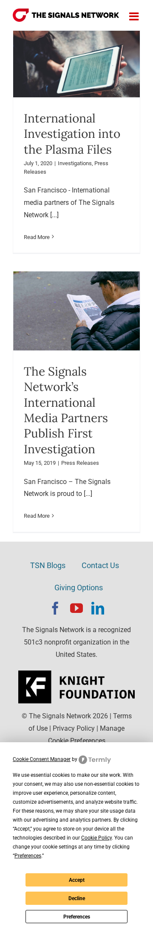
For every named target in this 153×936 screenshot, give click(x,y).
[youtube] (76, 608)
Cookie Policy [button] (96, 838)
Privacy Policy (74, 728)
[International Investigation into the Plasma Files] (76, 64)
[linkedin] (97, 608)
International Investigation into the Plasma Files (72, 134)
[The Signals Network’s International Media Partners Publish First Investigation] (76, 310)
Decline (76, 898)
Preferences (76, 917)
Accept (77, 880)
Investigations (75, 163)
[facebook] (55, 608)
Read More (37, 237)
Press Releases (80, 463)
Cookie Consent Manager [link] (42, 759)
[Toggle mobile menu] (134, 16)
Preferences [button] (27, 856)
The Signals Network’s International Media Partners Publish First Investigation (66, 410)
